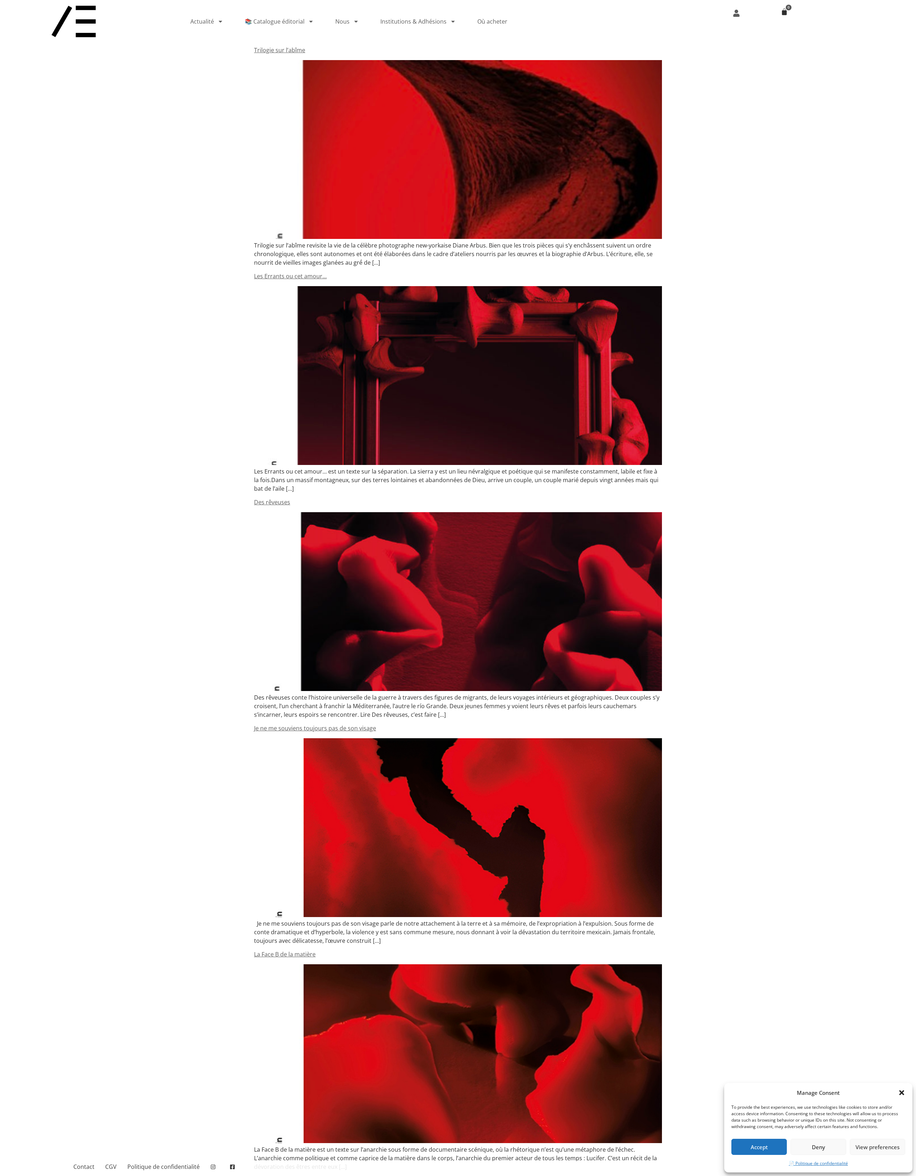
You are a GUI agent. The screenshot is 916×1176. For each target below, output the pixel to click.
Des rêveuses (272, 502)
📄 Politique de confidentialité (818, 1163)
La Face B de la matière (285, 954)
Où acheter (492, 21)
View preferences (878, 1147)
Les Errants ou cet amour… (290, 276)
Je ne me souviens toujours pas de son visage (315, 728)
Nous (342, 21)
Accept (759, 1147)
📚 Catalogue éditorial (274, 21)
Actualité (202, 21)
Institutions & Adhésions (413, 21)
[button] (901, 1092)
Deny (818, 1147)
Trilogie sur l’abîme (279, 50)
